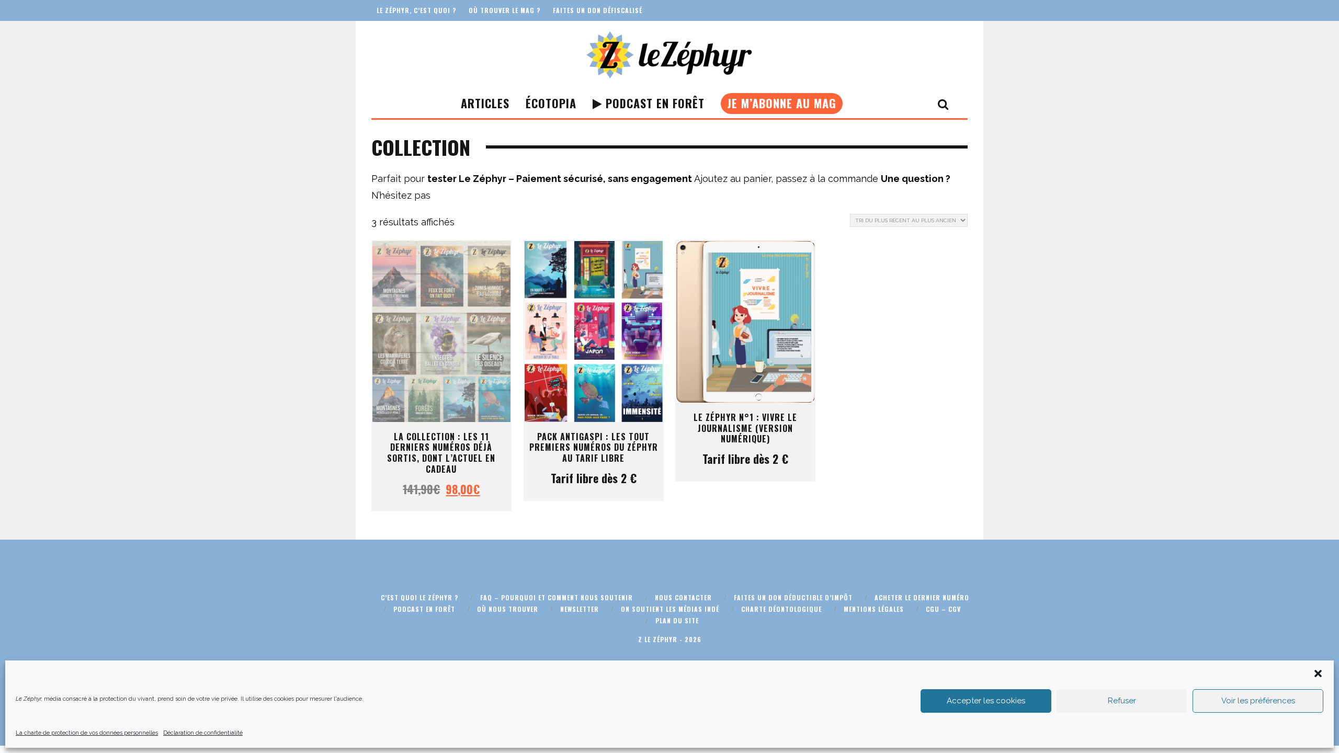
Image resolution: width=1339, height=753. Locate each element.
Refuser (1122, 700)
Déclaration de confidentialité (203, 732)
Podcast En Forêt (653, 103)
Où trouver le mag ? (504, 10)
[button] (1318, 673)
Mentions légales (874, 608)
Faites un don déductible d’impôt (793, 597)
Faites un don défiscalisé (597, 10)
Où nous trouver (507, 608)
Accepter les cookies (986, 700)
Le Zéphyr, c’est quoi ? (416, 10)
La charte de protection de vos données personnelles (87, 732)
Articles (485, 103)
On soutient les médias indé (670, 608)
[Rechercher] (943, 103)
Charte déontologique (781, 608)
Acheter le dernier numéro (922, 597)
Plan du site (677, 620)
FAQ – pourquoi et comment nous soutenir (556, 597)
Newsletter (579, 608)
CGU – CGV (943, 608)
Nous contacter (683, 597)
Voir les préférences (1258, 700)
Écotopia (551, 103)
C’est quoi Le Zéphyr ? (419, 597)
